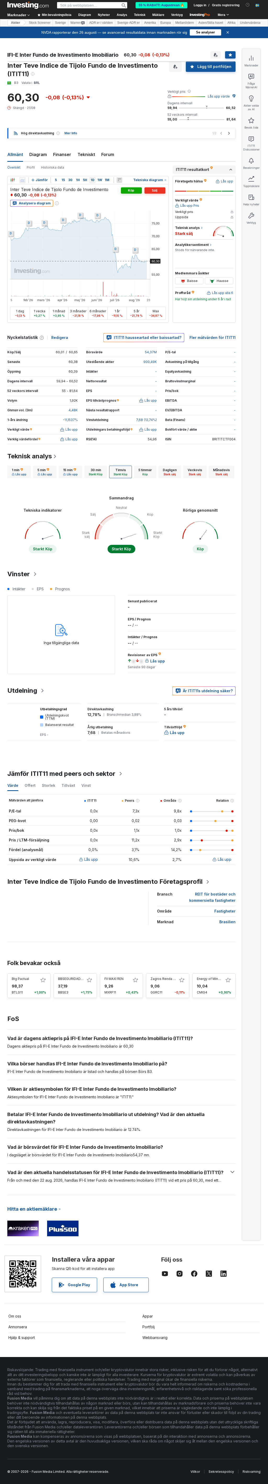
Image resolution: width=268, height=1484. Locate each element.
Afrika (231, 23)
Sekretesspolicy (221, 1472)
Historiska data (52, 167)
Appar (147, 1316)
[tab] (19, 472)
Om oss (14, 1316)
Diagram (38, 154)
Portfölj (148, 1327)
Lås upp (91, 859)
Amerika (150, 23)
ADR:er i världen (101, 23)
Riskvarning (251, 1472)
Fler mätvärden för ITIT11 (212, 337)
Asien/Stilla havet (210, 23)
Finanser (62, 154)
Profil (31, 167)
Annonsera (17, 1327)
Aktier (15, 23)
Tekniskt (86, 154)
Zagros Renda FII (163, 979)
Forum (107, 154)
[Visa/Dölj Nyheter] (119, 180)
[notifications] (248, 4)
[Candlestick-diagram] (12, 180)
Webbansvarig (155, 1337)
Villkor (195, 1472)
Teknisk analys (29, 456)
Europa (165, 23)
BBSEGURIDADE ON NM (76, 979)
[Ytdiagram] (22, 180)
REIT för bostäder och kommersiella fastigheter (212, 897)
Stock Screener (40, 23)
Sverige (60, 23)
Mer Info (70, 133)
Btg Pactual (20, 979)
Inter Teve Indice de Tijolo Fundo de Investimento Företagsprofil (105, 881)
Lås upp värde (219, 96)
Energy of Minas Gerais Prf (217, 979)
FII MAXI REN (114, 979)
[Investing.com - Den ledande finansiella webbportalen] (28, 5)
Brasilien (227, 922)
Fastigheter (225, 911)
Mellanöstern (184, 23)
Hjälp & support (21, 1337)
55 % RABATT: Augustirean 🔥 (161, 5)
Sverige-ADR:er (128, 23)
